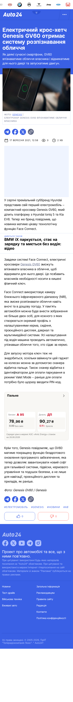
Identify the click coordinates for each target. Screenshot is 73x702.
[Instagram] (38, 543)
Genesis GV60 (30, 264)
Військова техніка (12, 599)
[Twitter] (13, 543)
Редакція (41, 605)
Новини (6, 586)
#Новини (53, 507)
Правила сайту (44, 599)
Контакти (41, 611)
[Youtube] (22, 543)
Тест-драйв (8, 592)
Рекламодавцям (45, 592)
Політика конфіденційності (51, 618)
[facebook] (15, 132)
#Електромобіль (16, 507)
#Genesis (37, 507)
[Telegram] (30, 543)
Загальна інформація (48, 586)
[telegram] (7, 132)
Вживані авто (9, 605)
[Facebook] (5, 543)
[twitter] (23, 132)
